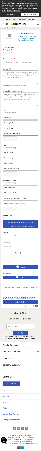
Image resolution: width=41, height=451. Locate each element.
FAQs (5, 408)
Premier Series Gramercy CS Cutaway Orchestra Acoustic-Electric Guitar (27, 38)
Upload (22, 267)
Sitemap (28, 442)
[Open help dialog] (4, 440)
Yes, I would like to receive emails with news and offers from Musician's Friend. (20, 338)
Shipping (6, 396)
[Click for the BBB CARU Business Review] (20, 447)
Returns (6, 402)
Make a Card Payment (11, 414)
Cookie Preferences (13, 11)
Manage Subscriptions (11, 420)
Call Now (12, 384)
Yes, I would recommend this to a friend (20, 222)
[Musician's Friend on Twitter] (19, 428)
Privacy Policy (21, 3)
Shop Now (31, 19)
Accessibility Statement (10, 443)
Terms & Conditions (13, 440)
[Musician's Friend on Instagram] (26, 428)
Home (3, 28)
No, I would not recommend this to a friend (20, 226)
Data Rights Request (13, 438)
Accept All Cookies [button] (30, 15)
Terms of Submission (16, 298)
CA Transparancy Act (17, 442)
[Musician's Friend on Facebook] (15, 428)
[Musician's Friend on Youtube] (22, 428)
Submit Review (20, 302)
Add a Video (7, 273)
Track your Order (9, 391)
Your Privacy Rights (27, 440)
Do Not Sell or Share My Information (20, 436)
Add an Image (7, 263)
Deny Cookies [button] (11, 15)
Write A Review (11, 28)
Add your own (9, 138)
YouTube (22, 278)
